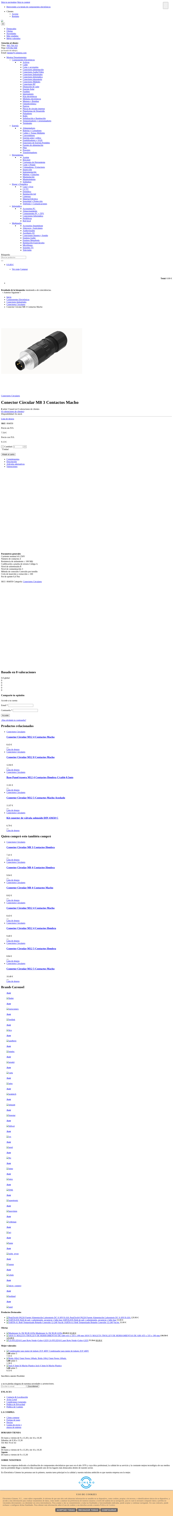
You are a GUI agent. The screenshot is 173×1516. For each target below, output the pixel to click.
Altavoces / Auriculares (33, 228)
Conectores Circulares (10, 396)
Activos (26, 62)
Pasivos (26, 106)
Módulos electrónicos (32, 99)
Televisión (27, 250)
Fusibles (26, 91)
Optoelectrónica (29, 104)
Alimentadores (29, 128)
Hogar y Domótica (20, 184)
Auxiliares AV (29, 233)
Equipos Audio (29, 238)
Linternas (27, 196)
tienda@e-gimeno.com (16, 53)
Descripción (11, 461)
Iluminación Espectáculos (33, 243)
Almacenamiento (30, 211)
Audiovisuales (29, 230)
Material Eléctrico (30, 199)
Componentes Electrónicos (23, 60)
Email (4, 705)
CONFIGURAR (109, 1510)
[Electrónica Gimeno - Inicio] (2, 21)
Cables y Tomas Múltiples (34, 133)
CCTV (26, 189)
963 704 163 (12, 45)
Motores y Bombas (31, 101)
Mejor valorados (13, 38)
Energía (15, 126)
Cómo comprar (12, 1417)
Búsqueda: (5, 255)
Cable (25, 65)
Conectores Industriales (33, 74)
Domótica (27, 191)
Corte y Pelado (29, 165)
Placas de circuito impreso (34, 108)
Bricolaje (26, 160)
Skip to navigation (9, 2)
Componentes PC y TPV (33, 213)
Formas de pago (13, 1420)
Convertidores (29, 135)
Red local (27, 221)
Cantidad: (8, 446)
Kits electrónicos (30, 96)
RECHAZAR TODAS (88, 1510)
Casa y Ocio (28, 187)
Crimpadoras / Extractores (34, 167)
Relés (25, 116)
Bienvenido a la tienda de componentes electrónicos (28, 7)
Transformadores (30, 152)
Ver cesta (16, 269)
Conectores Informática (33, 77)
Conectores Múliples (31, 82)
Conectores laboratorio (32, 79)
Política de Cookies (14, 1407)
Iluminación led (29, 194)
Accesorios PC (29, 208)
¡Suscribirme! (33, 1386)
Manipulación (28, 177)
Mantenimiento (29, 179)
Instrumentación (29, 172)
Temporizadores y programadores (37, 121)
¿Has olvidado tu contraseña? (13, 720)
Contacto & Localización (17, 1397)
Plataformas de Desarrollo (34, 111)
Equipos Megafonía (31, 240)
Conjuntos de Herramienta (34, 162)
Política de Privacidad (15, 1404)
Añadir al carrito (8, 454)
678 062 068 (11, 48)
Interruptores (28, 94)
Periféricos (27, 218)
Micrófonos (28, 245)
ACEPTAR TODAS (66, 1510)
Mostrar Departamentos (16, 57)
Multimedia (17, 223)
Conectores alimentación (33, 69)
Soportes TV (28, 248)
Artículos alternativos (15, 464)
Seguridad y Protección (33, 201)
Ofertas (9, 31)
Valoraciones (11, 466)
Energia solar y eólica (32, 138)
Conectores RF (29, 84)
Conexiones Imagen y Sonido (35, 235)
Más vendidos (12, 36)
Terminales (27, 123)
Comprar (24, 269)
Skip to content (23, 2)
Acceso (15, 14)
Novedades (11, 33)
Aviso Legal (11, 1399)
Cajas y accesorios (30, 67)
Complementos (12, 459)
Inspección (27, 169)
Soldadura (27, 182)
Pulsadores (27, 113)
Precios (9, 1422)
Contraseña (6, 710)
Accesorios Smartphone (33, 226)
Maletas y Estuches (31, 174)
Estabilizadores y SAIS (32, 140)
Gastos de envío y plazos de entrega (14, 1426)
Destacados (11, 29)
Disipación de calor (31, 87)
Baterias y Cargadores (32, 130)
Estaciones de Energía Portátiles (36, 143)
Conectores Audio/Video (33, 72)
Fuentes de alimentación (33, 145)
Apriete (26, 157)
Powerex (26, 150)
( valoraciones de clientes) (12, 411)
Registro (15, 16)
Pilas (25, 147)
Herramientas (17, 155)
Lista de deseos (7, 419)
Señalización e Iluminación (34, 118)
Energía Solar (28, 89)
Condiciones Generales (16, 1402)
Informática (17, 206)
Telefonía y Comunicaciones (35, 204)
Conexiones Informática (33, 216)
